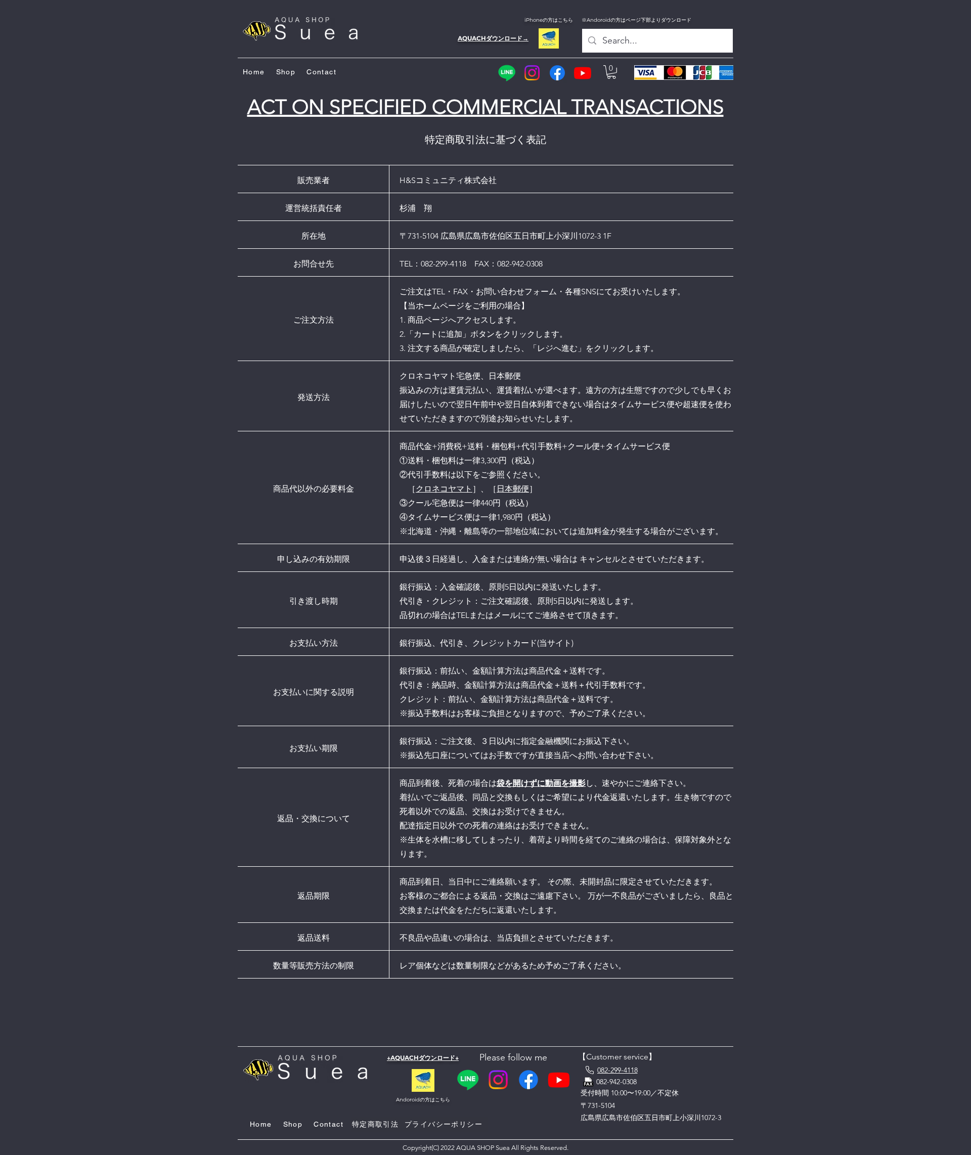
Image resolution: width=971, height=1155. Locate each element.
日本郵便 (513, 489)
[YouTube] (582, 73)
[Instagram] (532, 73)
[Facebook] (557, 73)
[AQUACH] (548, 38)
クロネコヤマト (444, 489)
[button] (611, 72)
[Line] (507, 73)
